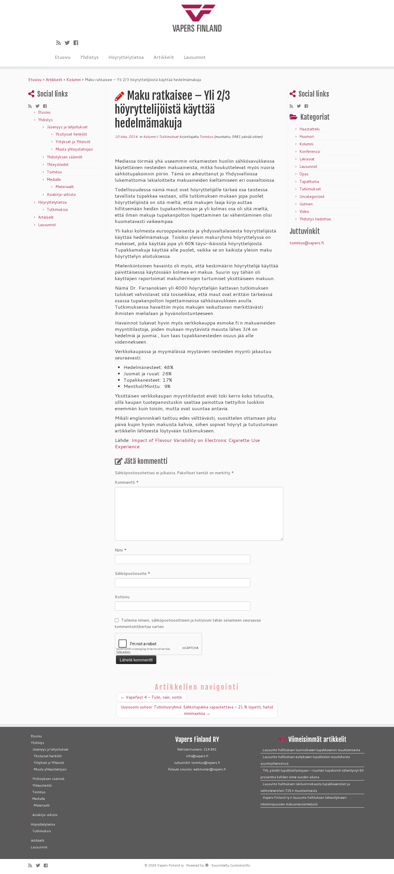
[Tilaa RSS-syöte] (60, 42)
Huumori (306, 136)
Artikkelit (163, 57)
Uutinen (306, 204)
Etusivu (62, 57)
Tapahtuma (309, 181)
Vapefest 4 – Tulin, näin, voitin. (152, 697)
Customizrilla (240, 865)
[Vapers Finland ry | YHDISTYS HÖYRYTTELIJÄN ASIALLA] (197, 17)
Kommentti (127, 482)
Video (304, 211)
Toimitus (54, 172)
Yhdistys (89, 57)
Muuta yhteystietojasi (74, 149)
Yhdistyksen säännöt (64, 157)
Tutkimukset (169, 136)
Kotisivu (122, 597)
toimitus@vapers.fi (307, 243)
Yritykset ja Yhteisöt (73, 141)
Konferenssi (309, 151)
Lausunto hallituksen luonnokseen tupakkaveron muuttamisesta (311, 750)
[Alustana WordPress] (207, 864)
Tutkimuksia (57, 209)
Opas (304, 174)
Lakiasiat (307, 159)
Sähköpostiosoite (132, 573)
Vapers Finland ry (170, 865)
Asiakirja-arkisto (61, 194)
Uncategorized (311, 196)
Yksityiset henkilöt (71, 134)
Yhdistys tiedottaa (315, 219)
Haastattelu (309, 129)
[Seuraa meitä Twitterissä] (69, 42)
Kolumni (73, 79)
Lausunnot (195, 57)
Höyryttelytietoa (126, 57)
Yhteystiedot (58, 164)
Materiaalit (64, 186)
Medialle (54, 179)
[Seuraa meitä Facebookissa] (78, 42)
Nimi (121, 550)
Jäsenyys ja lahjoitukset (67, 127)
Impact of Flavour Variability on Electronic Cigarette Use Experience (187, 443)
